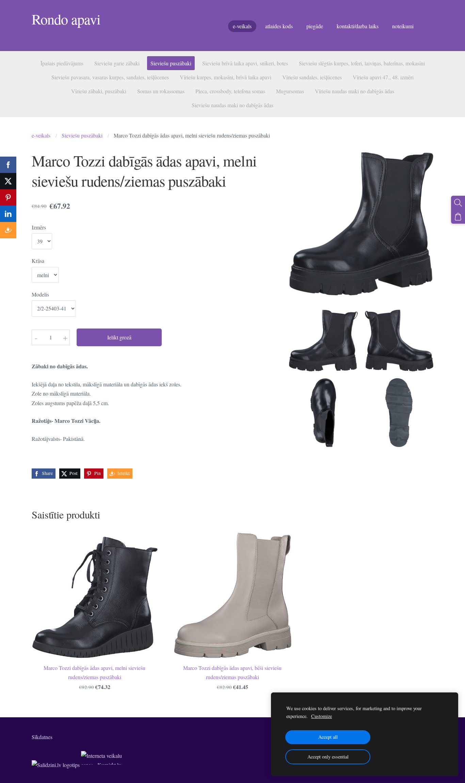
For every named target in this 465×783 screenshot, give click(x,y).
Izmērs (39, 227)
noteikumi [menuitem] (403, 26)
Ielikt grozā (119, 337)
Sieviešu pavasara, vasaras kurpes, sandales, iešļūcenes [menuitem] (110, 77)
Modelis (40, 294)
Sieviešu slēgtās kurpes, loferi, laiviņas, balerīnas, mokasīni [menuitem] (362, 63)
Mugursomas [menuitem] (290, 91)
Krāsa (38, 260)
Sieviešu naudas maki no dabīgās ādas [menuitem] (232, 105)
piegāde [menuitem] (314, 26)
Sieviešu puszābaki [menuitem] (170, 63)
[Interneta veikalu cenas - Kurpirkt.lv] (101, 764)
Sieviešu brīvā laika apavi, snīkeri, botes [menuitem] (245, 63)
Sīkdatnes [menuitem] (42, 736)
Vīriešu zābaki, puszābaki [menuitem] (98, 91)
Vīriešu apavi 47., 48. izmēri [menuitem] (383, 77)
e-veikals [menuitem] (242, 26)
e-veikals (41, 135)
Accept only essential (328, 756)
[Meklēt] (458, 203)
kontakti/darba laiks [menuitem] (358, 26)
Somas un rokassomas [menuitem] (161, 91)
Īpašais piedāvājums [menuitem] (62, 63)
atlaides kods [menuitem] (279, 26)
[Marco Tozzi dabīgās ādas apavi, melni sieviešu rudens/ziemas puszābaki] (323, 336)
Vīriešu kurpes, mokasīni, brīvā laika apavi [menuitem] (225, 77)
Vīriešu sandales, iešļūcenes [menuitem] (312, 77)
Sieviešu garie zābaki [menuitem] (117, 63)
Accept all (328, 737)
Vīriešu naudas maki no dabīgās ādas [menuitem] (354, 91)
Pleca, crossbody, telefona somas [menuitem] (230, 91)
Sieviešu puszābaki (82, 135)
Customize (321, 716)
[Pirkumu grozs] (458, 217)
